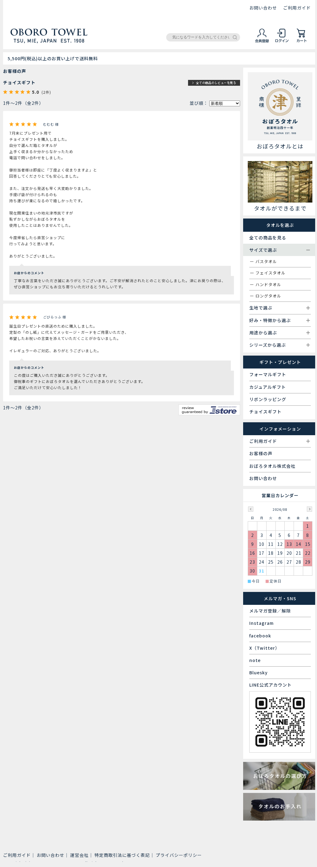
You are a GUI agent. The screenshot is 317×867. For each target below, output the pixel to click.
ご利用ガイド (297, 8)
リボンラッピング (267, 399)
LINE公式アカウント (270, 685)
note (255, 660)
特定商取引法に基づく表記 (122, 855)
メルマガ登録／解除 (270, 611)
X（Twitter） (264, 648)
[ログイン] (282, 41)
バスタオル (266, 261)
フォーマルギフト (267, 374)
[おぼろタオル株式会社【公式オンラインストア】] (48, 40)
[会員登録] (262, 41)
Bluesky (258, 672)
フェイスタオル (270, 273)
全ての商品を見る (267, 237)
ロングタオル (268, 296)
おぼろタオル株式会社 (272, 466)
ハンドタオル (268, 284)
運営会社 (79, 855)
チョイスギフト (19, 82)
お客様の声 (260, 453)
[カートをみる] (301, 41)
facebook (260, 636)
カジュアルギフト (267, 387)
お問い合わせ (263, 8)
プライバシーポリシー (179, 855)
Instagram (261, 623)
